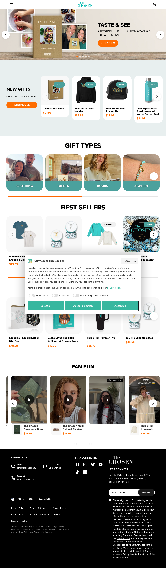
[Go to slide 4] (87, 444)
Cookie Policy (18, 514)
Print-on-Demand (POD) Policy (45, 514)
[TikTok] (77, 472)
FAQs (30, 499)
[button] (77, 57)
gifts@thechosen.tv (26, 467)
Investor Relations (20, 521)
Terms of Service (38, 508)
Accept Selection (83, 306)
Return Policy (17, 508)
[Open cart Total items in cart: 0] (154, 4)
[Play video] (29, 400)
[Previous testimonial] (13, 403)
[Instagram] (85, 464)
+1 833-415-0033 (25, 479)
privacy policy (114, 287)
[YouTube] (100, 464)
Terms (120, 541)
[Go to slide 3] (83, 444)
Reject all (46, 306)
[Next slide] (160, 35)
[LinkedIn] (85, 472)
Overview (131, 261)
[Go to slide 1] (75, 444)
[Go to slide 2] (79, 444)
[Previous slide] (6, 35)
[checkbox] (38, 295)
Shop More (22, 105)
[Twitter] (92, 464)
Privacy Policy (59, 508)
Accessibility (45, 499)
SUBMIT (146, 492)
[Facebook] (77, 464)
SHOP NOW (108, 43)
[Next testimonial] (153, 403)
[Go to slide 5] (90, 444)
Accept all (120, 306)
